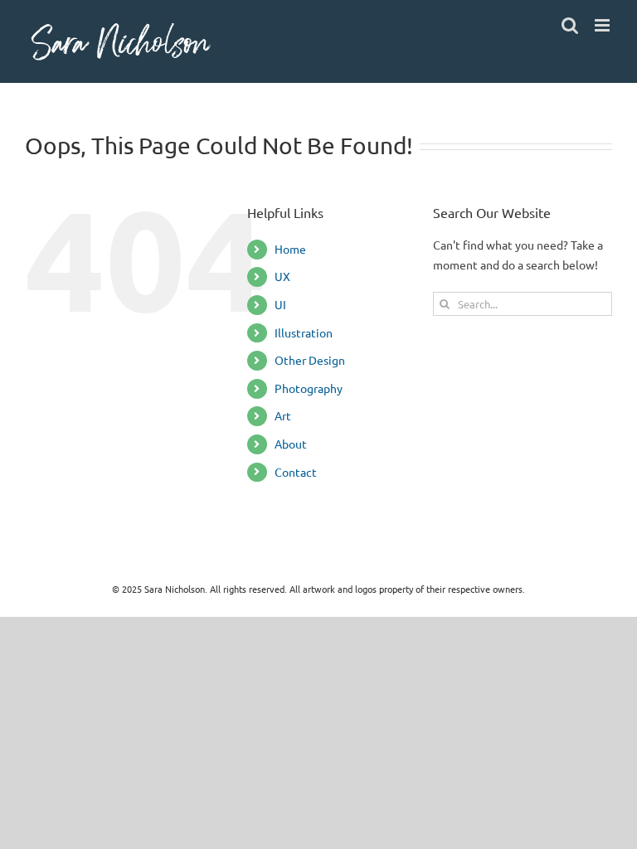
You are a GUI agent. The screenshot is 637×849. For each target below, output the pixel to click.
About (291, 443)
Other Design (310, 359)
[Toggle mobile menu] (603, 25)
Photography (309, 388)
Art (283, 415)
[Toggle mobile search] (570, 25)
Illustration (304, 332)
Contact (296, 471)
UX (282, 276)
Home (290, 248)
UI (280, 304)
